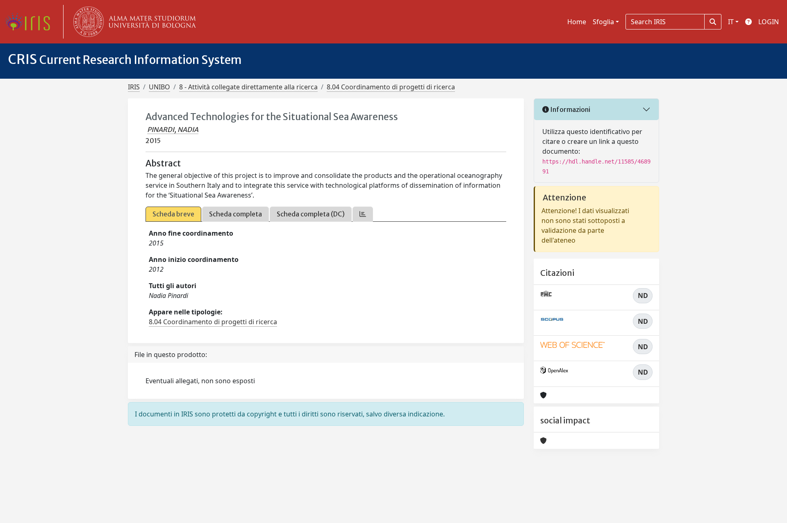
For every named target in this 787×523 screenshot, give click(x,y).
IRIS (134, 86)
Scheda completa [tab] (235, 214)
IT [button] (731, 21)
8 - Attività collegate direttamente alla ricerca (248, 86)
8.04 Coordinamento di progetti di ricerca (391, 86)
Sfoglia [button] (603, 21)
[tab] (363, 214)
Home (576, 21)
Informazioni (569, 109)
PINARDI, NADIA (172, 129)
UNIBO (159, 86)
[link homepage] (31, 21)
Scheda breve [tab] (173, 214)
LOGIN (768, 21)
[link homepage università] (132, 22)
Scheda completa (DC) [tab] (311, 214)
